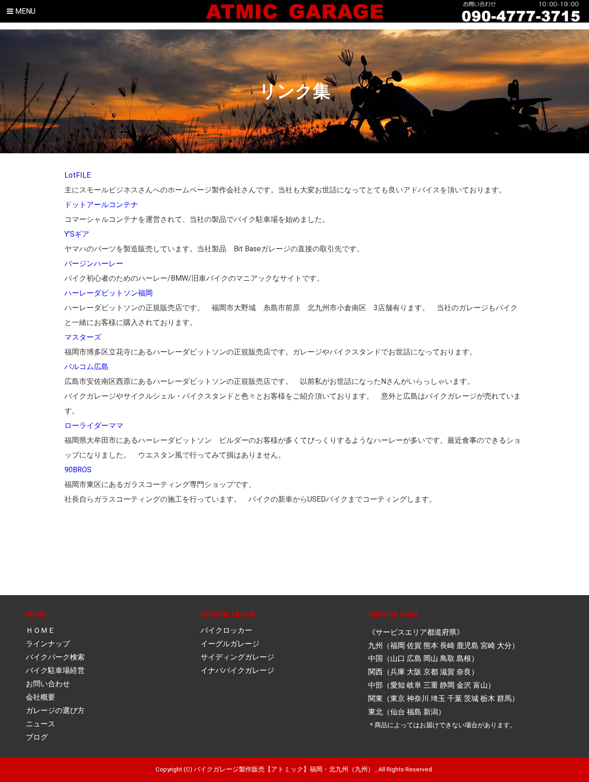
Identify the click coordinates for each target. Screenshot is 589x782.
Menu (24, 11)
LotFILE (77, 175)
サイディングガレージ (237, 657)
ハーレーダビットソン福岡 (108, 293)
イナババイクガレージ (237, 670)
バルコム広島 (86, 366)
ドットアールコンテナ (101, 204)
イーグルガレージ (230, 643)
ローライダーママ (93, 425)
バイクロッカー (226, 630)
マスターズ (82, 337)
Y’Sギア (76, 234)
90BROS (78, 469)
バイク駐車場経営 (55, 670)
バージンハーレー (93, 263)
